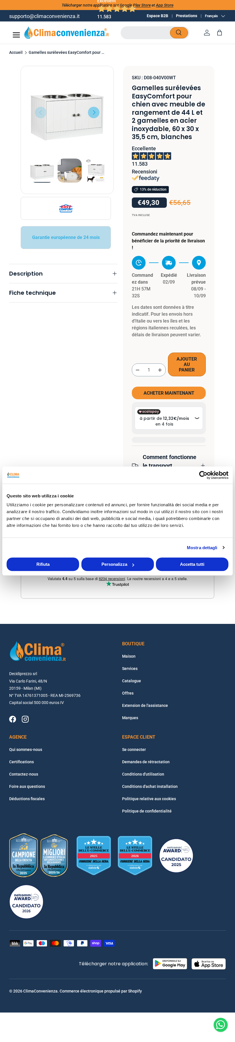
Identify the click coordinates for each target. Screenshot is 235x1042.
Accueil (16, 53)
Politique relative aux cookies (149, 798)
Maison (129, 656)
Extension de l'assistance (145, 705)
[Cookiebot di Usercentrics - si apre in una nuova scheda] (203, 475)
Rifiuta (43, 564)
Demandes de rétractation (146, 762)
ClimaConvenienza (40, 991)
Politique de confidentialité (147, 811)
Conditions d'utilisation (143, 774)
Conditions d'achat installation (150, 786)
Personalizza (114, 564)
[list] (67, 112)
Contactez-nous (23, 774)
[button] (219, 32)
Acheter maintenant (169, 393)
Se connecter (134, 749)
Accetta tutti (192, 564)
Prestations (186, 15)
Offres (128, 693)
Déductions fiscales (27, 798)
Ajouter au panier (187, 364)
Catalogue (131, 681)
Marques (130, 717)
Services (130, 668)
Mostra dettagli (202, 547)
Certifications (21, 762)
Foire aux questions (27, 786)
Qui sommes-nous (25, 749)
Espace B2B (157, 15)
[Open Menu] (16, 35)
